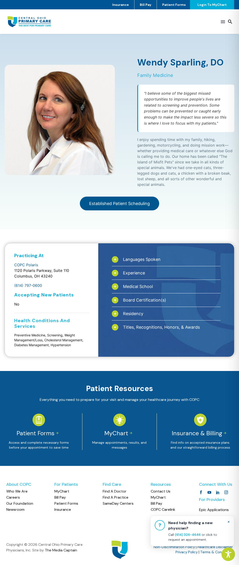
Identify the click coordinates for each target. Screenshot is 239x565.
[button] (230, 22)
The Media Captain (61, 550)
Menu (223, 21)
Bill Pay (145, 5)
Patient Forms (174, 5)
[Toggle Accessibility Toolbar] (228, 554)
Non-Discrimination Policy (174, 547)
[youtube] (209, 492)
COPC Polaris (26, 265)
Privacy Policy (187, 552)
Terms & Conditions (216, 552)
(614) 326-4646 (188, 535)
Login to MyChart (212, 5)
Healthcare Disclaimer (215, 547)
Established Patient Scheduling (119, 203)
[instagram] (226, 492)
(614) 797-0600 (28, 285)
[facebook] (201, 492)
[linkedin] (218, 492)
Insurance (120, 5)
